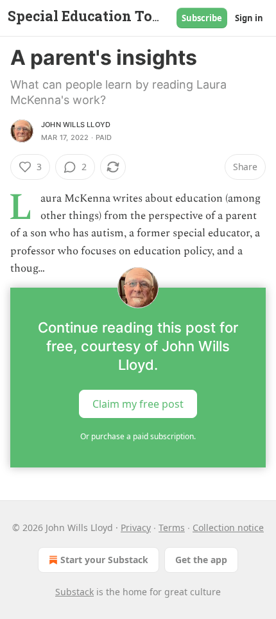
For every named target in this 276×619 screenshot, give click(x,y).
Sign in (249, 18)
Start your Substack (104, 560)
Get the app (201, 560)
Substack (74, 592)
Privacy (136, 527)
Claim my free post (138, 404)
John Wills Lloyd (75, 124)
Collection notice (228, 527)
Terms (172, 527)
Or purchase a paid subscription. (138, 436)
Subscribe (202, 18)
